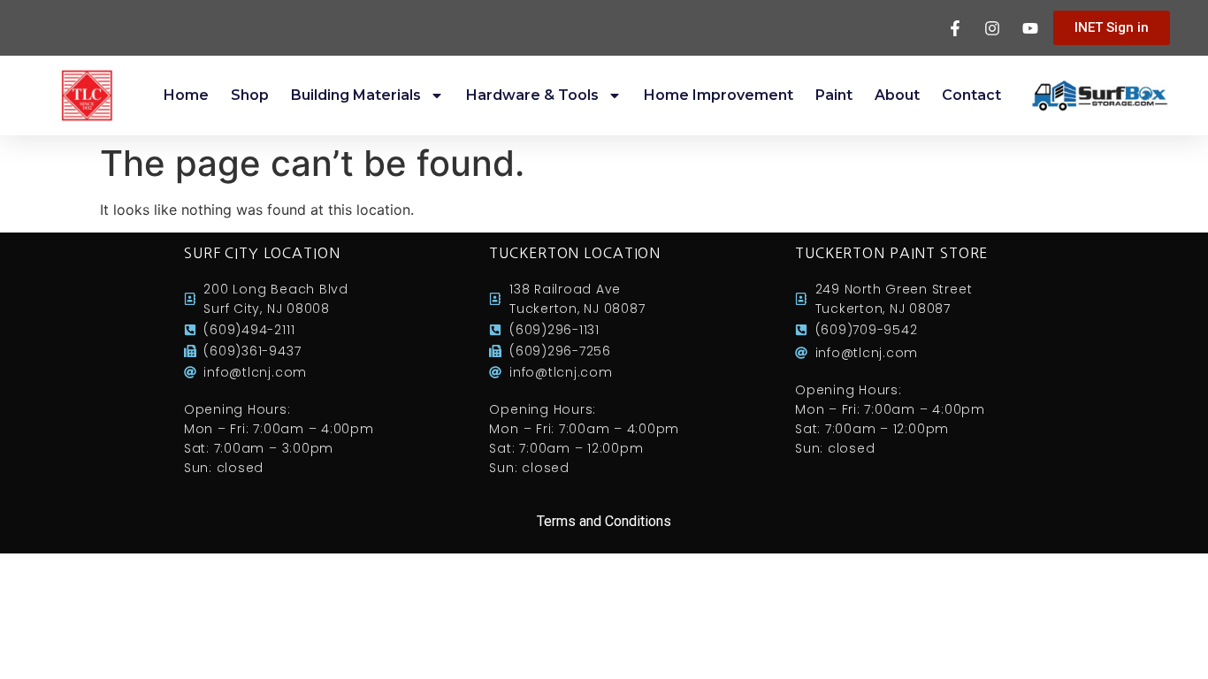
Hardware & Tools (532, 95)
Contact (971, 95)
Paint (833, 95)
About (897, 95)
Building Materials (356, 95)
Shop (250, 95)
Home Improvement (718, 95)
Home (186, 95)
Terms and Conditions (604, 521)
